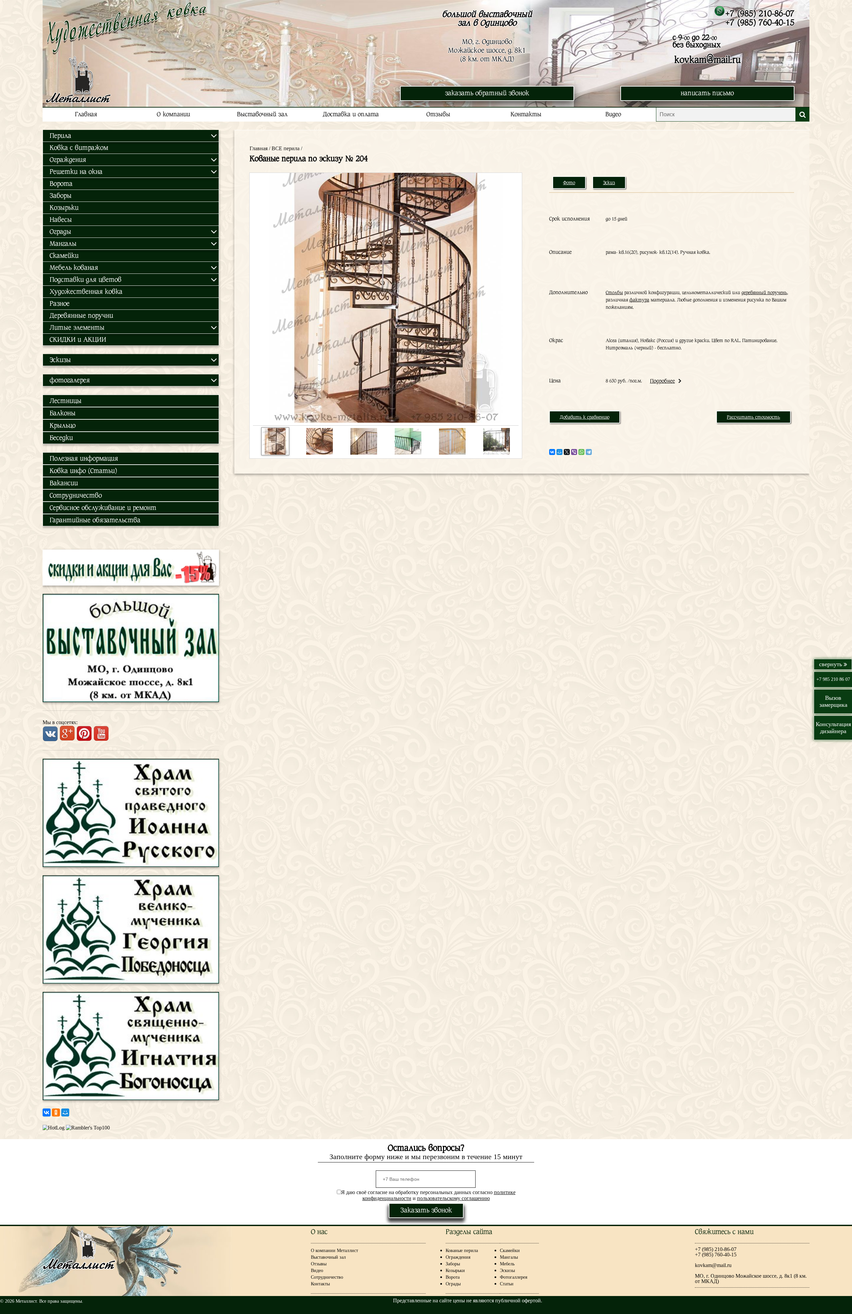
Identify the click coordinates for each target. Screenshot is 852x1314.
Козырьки (64, 208)
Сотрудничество (76, 495)
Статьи (507, 1283)
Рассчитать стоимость (753, 417)
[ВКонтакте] (47, 1112)
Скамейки (64, 255)
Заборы (61, 196)
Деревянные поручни (81, 315)
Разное (60, 303)
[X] (567, 452)
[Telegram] (589, 452)
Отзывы (438, 114)
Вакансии (64, 483)
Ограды (453, 1283)
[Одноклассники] (56, 1112)
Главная (86, 114)
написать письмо (707, 93)
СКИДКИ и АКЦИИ (78, 339)
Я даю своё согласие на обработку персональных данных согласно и (428, 1195)
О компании (173, 114)
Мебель (507, 1263)
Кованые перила (467, 1250)
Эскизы (507, 1270)
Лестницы (66, 401)
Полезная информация (84, 458)
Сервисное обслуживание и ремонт (103, 508)
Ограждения (458, 1257)
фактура (639, 299)
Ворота (61, 184)
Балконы (63, 413)
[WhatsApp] (581, 452)
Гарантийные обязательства (95, 520)
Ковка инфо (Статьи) (83, 471)
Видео (613, 114)
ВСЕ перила (286, 148)
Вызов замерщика (833, 701)
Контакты (526, 114)
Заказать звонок (426, 1210)
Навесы (61, 219)
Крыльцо (63, 425)
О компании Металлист (334, 1250)
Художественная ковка (86, 291)
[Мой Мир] (65, 1112)
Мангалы (509, 1257)
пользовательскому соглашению (453, 1198)
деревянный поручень (764, 292)
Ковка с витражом (79, 148)
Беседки (61, 438)
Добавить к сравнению (584, 417)
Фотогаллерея (513, 1277)
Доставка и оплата (351, 114)
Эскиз (609, 182)
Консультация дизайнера (833, 727)
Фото (569, 182)
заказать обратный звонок (487, 93)
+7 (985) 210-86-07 (759, 13)
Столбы (614, 292)
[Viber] (574, 452)
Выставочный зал (262, 114)
